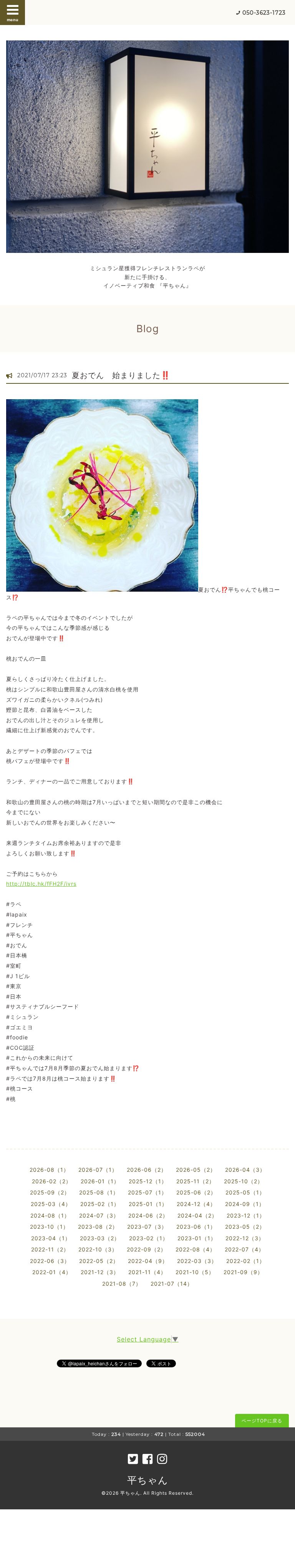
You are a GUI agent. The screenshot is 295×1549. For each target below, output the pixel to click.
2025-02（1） (99, 1204)
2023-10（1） (49, 1226)
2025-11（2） (195, 1181)
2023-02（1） (148, 1238)
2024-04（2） (197, 1215)
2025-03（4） (51, 1204)
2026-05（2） (196, 1169)
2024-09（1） (245, 1204)
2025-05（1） (245, 1192)
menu (12, 19)
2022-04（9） (148, 1261)
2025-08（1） (99, 1192)
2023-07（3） (147, 1226)
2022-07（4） (244, 1249)
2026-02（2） (51, 1181)
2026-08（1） (49, 1169)
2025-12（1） (148, 1181)
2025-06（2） (196, 1192)
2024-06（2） (148, 1215)
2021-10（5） (195, 1272)
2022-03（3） (197, 1261)
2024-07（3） (99, 1215)
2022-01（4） (51, 1272)
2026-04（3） (245, 1169)
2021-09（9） (243, 1272)
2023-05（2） (245, 1226)
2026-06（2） (147, 1169)
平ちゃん (147, 1480)
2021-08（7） (121, 1283)
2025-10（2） (243, 1181)
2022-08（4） (195, 1249)
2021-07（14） (172, 1283)
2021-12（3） (100, 1272)
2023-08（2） (98, 1226)
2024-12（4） (196, 1204)
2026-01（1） (100, 1181)
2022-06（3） (50, 1261)
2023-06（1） (196, 1226)
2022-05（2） (99, 1261)
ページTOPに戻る (262, 1421)
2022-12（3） (244, 1238)
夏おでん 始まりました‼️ (121, 375)
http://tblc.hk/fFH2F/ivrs (41, 883)
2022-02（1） (245, 1261)
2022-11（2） (50, 1249)
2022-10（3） (98, 1249)
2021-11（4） (147, 1272)
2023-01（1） (196, 1238)
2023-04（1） (51, 1238)
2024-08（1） (50, 1215)
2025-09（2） (50, 1192)
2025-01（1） (148, 1204)
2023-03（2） (100, 1238)
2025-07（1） (147, 1192)
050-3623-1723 (264, 12)
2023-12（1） (246, 1215)
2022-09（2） (146, 1249)
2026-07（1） (98, 1169)
